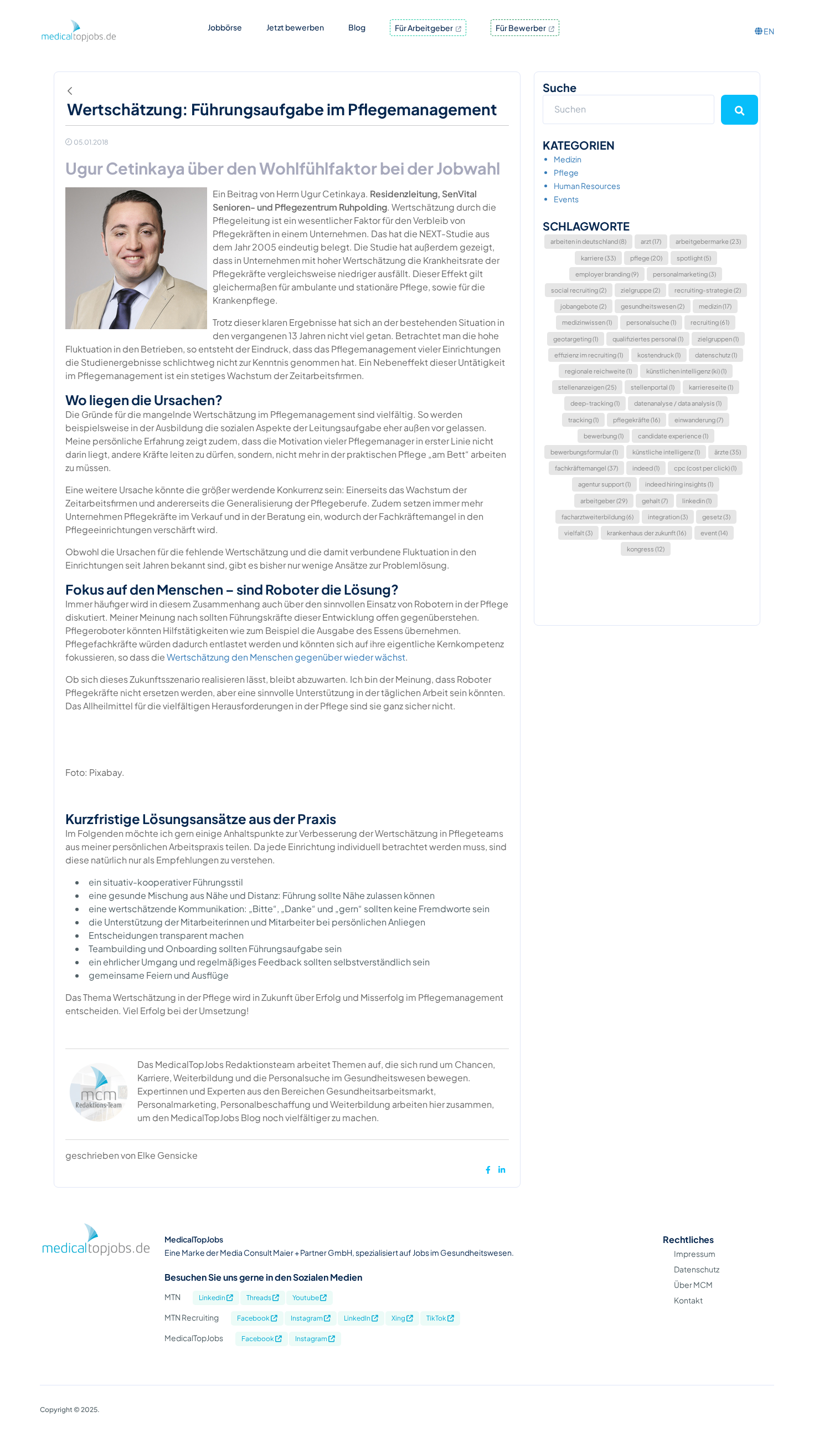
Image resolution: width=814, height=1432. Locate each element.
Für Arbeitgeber (424, 28)
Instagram (307, 1318)
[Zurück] (72, 91)
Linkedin (212, 1297)
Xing (398, 1318)
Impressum (694, 1254)
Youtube (306, 1297)
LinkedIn (358, 1318)
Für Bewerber (521, 28)
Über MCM (693, 1285)
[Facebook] (488, 1170)
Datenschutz (696, 1269)
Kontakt (688, 1300)
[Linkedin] (501, 1170)
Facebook (254, 1318)
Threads (259, 1297)
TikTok (436, 1318)
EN (768, 31)
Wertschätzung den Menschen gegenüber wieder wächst (285, 657)
